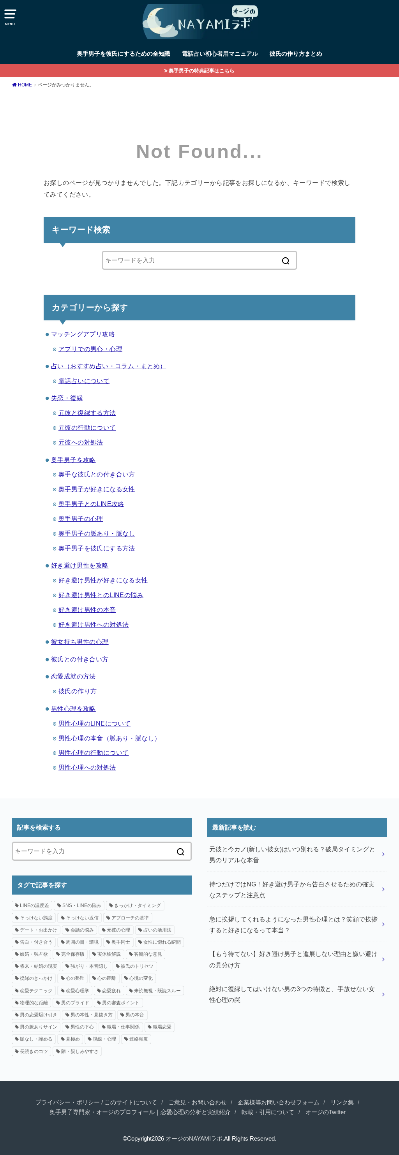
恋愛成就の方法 (73, 676)
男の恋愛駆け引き (38, 1015)
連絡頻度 (138, 1039)
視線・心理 (104, 1039)
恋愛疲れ (111, 990)
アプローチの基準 (130, 918)
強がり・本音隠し (89, 966)
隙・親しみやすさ (80, 1051)
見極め (73, 1039)
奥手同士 (120, 942)
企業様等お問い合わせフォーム (279, 1102)
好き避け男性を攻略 (80, 565)
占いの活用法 (157, 930)
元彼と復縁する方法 (87, 412)
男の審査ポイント (120, 1003)
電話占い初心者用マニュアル (220, 54)
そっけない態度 (36, 918)
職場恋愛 (162, 1027)
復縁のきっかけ (36, 978)
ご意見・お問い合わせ (197, 1102)
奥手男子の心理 (80, 518)
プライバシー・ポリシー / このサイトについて (96, 1102)
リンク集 (342, 1102)
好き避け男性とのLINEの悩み (100, 594)
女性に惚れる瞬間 (162, 942)
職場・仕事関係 (123, 1027)
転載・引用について (268, 1112)
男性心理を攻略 (73, 708)
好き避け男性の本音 (87, 609)
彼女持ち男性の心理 (80, 641)
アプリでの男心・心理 (90, 348)
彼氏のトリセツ (137, 966)
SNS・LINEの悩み (81, 905)
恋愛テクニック (36, 990)
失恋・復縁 (67, 397)
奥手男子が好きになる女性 (96, 488)
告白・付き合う (36, 942)
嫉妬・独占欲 (34, 954)
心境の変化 (141, 978)
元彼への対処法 (80, 442)
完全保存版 (73, 954)
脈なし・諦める (36, 1039)
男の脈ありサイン (38, 1027)
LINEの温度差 (34, 905)
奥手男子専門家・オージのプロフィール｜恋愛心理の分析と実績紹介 (140, 1112)
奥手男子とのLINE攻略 (91, 503)
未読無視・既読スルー (157, 990)
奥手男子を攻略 (73, 459)
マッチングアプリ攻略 (83, 334)
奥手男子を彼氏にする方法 (96, 548)
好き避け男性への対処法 (93, 624)
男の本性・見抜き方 (92, 1015)
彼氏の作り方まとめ (296, 54)
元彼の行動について (87, 427)
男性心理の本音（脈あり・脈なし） (109, 738)
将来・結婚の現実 (38, 966)
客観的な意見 (148, 954)
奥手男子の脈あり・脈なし (96, 533)
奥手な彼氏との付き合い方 (96, 474)
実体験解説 (109, 954)
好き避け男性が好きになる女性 (103, 580)
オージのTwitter (325, 1112)
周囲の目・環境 (82, 942)
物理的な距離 (34, 1003)
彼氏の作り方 (77, 690)
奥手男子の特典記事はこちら (202, 71)
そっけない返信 (82, 918)
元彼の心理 (118, 930)
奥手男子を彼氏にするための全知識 (123, 54)
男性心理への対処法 (87, 767)
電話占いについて (83, 380)
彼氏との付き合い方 (80, 659)
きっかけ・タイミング (137, 905)
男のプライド (75, 1003)
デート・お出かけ (38, 930)
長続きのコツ (34, 1051)
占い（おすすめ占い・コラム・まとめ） (108, 365)
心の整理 (75, 978)
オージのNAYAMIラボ (194, 1139)
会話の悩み (82, 930)
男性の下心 (82, 1027)
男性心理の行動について (93, 752)
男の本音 (134, 1015)
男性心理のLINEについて (94, 723)
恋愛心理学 (77, 990)
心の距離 (106, 978)
